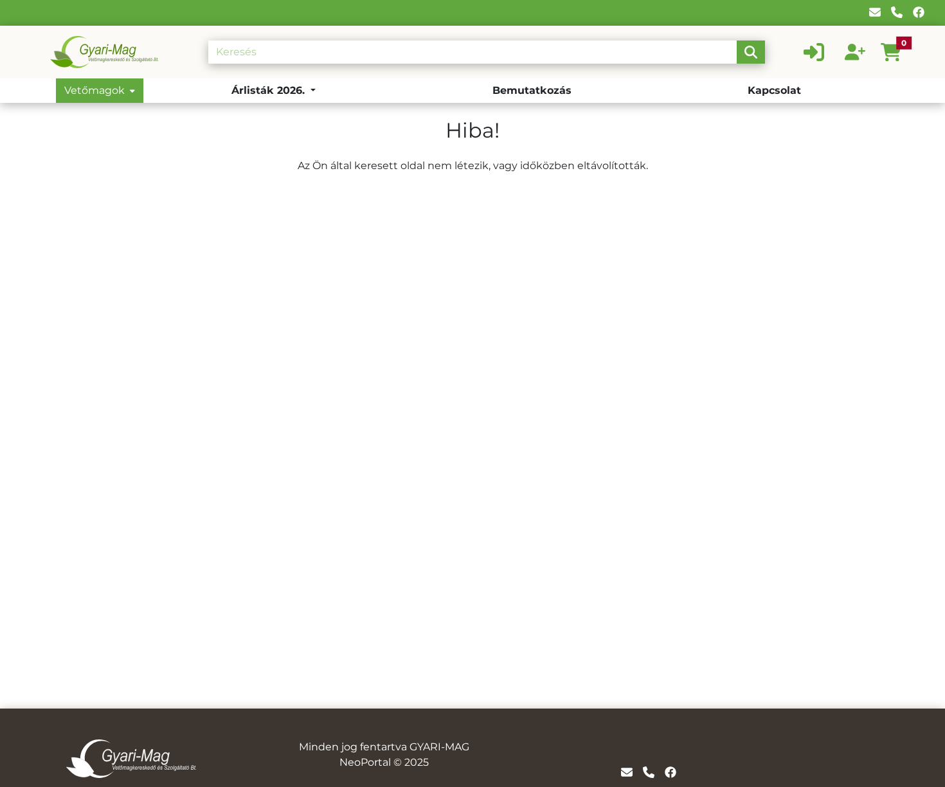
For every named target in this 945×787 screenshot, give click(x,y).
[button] (896, 52)
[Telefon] (897, 12)
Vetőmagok (94, 90)
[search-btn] (751, 52)
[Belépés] (814, 52)
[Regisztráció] (855, 52)
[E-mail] (875, 12)
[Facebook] (919, 12)
